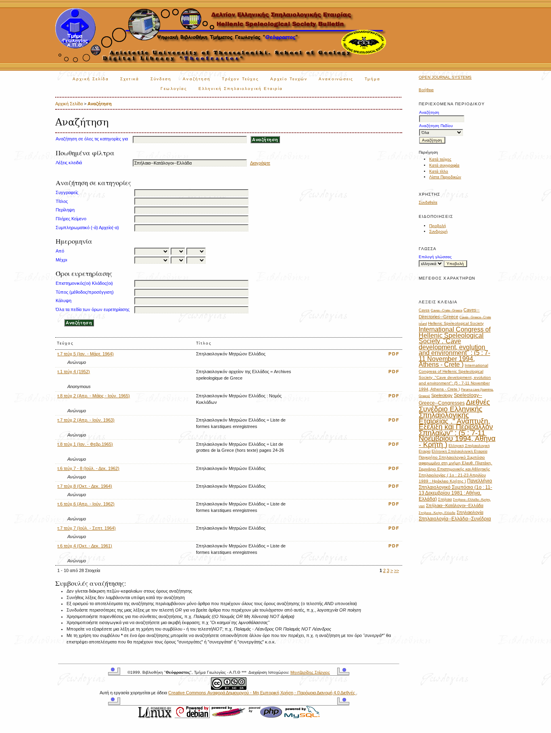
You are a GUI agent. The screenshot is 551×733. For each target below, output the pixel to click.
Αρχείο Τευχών (288, 79)
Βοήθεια (426, 90)
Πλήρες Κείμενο (71, 218)
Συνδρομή (438, 231)
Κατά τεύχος (440, 159)
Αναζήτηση (197, 79)
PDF (394, 353)
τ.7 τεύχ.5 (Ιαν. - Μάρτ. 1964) (85, 353)
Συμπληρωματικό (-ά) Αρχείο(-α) (87, 227)
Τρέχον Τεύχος (240, 79)
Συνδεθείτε (428, 202)
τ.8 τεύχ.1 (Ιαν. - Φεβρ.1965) (85, 444)
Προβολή (437, 225)
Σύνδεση (161, 79)
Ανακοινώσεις (336, 79)
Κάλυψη (63, 300)
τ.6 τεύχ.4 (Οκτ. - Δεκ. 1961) (84, 545)
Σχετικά (129, 79)
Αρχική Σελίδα (91, 79)
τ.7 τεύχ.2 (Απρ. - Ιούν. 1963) (86, 420)
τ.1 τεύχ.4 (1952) (73, 371)
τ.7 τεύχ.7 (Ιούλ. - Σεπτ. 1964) (86, 528)
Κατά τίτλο (438, 171)
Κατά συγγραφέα (444, 165)
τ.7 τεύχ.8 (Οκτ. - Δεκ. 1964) (84, 486)
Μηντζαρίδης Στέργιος (310, 672)
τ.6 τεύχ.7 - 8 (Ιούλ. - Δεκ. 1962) (88, 468)
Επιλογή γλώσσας (435, 257)
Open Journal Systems (445, 77)
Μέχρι (61, 259)
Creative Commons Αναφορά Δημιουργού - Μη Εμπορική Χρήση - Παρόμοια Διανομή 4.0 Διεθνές (262, 692)
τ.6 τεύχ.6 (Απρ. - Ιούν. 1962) (86, 503)
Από (60, 251)
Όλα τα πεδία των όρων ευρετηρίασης (92, 309)
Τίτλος (62, 201)
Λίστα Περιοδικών (445, 177)
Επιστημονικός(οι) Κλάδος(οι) (84, 283)
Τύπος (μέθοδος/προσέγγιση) (85, 292)
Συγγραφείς (67, 192)
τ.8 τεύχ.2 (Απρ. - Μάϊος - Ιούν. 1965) (93, 395)
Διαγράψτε (260, 163)
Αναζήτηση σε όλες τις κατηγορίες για (92, 138)
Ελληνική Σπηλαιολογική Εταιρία (240, 88)
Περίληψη (65, 209)
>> (396, 570)
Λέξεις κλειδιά (69, 162)
